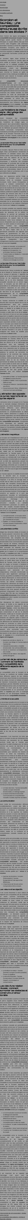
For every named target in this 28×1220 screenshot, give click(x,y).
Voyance (2, 5)
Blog (1, 16)
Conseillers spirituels (6, 13)
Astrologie (3, 2)
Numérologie (4, 8)
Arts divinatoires (5, 10)
